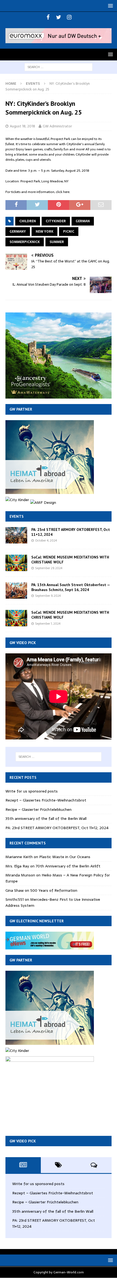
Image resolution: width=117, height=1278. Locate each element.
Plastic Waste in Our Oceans (64, 857)
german (83, 221)
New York (44, 231)
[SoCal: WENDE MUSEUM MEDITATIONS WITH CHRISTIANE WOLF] (16, 563)
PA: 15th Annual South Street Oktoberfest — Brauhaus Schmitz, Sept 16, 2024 (70, 587)
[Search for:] (58, 67)
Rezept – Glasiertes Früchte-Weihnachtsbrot (45, 800)
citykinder (56, 221)
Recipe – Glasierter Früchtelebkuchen (38, 809)
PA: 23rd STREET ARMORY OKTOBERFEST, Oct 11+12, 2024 (57, 828)
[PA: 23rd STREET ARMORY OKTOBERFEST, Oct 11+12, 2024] (16, 535)
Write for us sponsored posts (31, 791)
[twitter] (58, 17)
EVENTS (17, 516)
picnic (68, 231)
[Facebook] (48, 17)
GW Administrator (57, 126)
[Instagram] (69, 17)
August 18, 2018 (22, 126)
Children (27, 221)
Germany (18, 231)
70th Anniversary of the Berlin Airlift (68, 866)
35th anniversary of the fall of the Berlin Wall (46, 818)
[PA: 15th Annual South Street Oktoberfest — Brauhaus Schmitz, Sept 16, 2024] (16, 590)
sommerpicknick (25, 242)
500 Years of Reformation (53, 890)
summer (57, 242)
